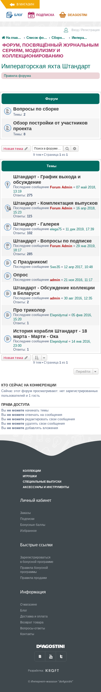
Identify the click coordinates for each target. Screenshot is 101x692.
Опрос (20, 274)
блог (18, 15)
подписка (45, 15)
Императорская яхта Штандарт (45, 66)
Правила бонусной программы (34, 570)
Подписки (27, 519)
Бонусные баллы (32, 525)
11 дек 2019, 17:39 (80, 229)
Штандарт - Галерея (36, 224)
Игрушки (30, 476)
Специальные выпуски (42, 481)
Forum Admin (61, 187)
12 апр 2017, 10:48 (78, 267)
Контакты (27, 634)
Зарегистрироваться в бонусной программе (36, 560)
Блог (23, 610)
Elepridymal (59, 315)
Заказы (25, 513)
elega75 (56, 229)
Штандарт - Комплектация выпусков (55, 203)
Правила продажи (33, 578)
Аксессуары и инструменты (46, 487)
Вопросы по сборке (36, 109)
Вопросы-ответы (32, 628)
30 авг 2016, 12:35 (78, 298)
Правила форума (17, 76)
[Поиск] (67, 148)
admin (55, 280)
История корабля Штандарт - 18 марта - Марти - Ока (50, 333)
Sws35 (55, 267)
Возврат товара (32, 622)
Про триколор (29, 310)
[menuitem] (81, 30)
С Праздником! (30, 261)
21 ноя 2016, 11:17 (78, 280)
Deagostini (77, 15)
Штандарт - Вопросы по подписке (52, 241)
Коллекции (32, 470)
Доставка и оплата (34, 616)
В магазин (25, 4)
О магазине (28, 604)
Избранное (28, 531)
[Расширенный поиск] (74, 148)
